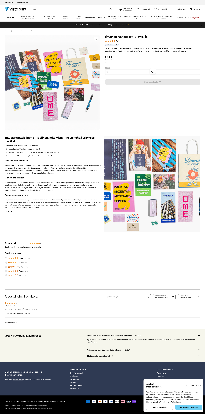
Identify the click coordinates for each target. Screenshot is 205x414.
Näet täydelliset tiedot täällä (40, 190)
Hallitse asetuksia (159, 407)
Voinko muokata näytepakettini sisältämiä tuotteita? (108, 350)
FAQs (7, 212)
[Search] (148, 297)
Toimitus (73, 382)
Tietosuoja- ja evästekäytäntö (28, 401)
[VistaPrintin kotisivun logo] (16, 9)
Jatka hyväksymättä (193, 385)
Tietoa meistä (162, 373)
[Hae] (110, 9)
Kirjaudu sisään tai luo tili (118, 25)
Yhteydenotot (74, 379)
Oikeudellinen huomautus (57, 401)
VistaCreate (9, 3)
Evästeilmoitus (177, 402)
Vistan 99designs (22, 3)
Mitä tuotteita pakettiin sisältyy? (100, 356)
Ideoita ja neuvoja (76, 385)
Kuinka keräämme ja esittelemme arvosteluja (23, 247)
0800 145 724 (9, 401)
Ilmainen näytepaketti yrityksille (25, 31)
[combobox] (70, 9)
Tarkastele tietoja (179, 51)
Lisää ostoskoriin (151, 82)
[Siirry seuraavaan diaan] (202, 24)
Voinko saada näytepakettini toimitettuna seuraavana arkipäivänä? (114, 335)
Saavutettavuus (75, 388)
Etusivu (7, 31)
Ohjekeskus (74, 376)
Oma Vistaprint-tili (76, 373)
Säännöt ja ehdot (43, 401)
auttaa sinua (18, 380)
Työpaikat (160, 376)
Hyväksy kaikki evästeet (188, 407)
